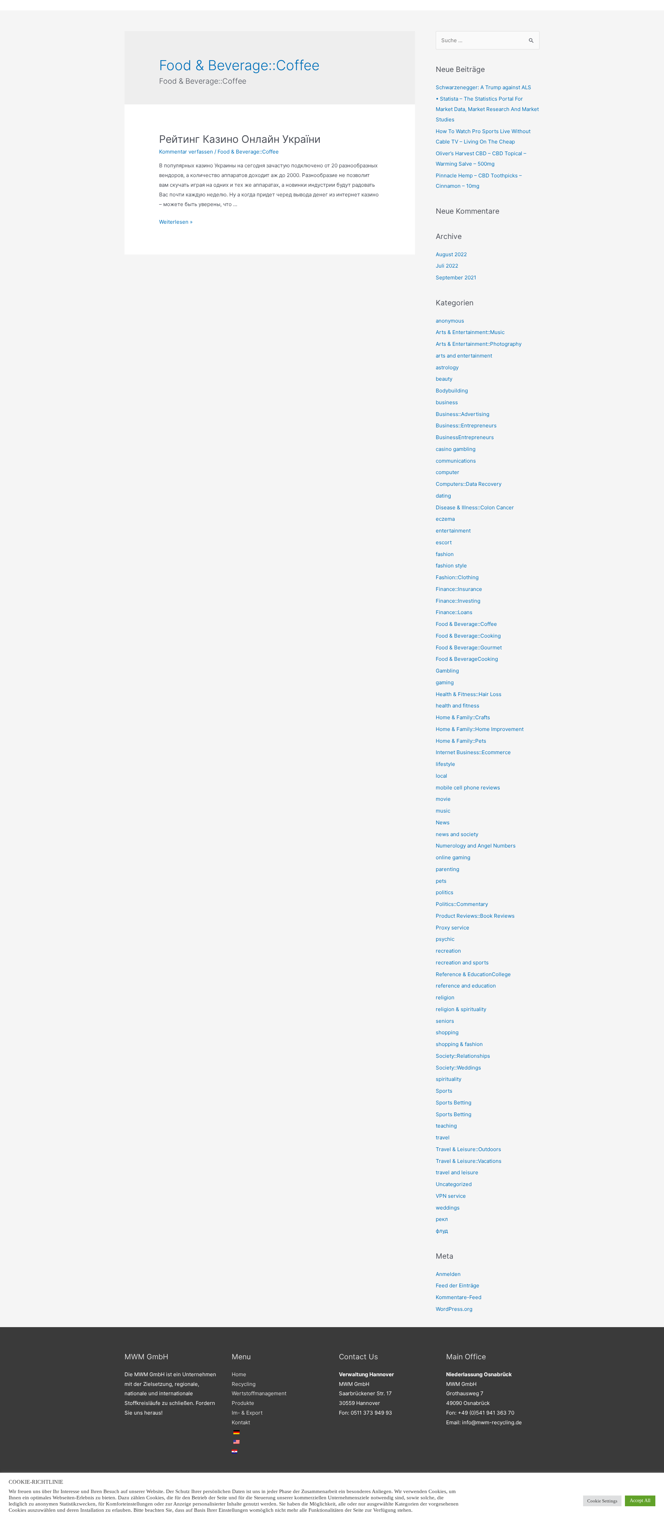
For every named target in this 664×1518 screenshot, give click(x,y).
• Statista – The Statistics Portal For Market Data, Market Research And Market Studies (487, 109)
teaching (446, 1125)
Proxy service (452, 927)
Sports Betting (453, 1102)
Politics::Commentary (462, 904)
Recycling (244, 1384)
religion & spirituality (461, 1009)
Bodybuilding (452, 390)
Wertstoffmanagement (259, 1393)
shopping (447, 1032)
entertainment (453, 530)
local (441, 775)
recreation (448, 950)
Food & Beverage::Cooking (468, 635)
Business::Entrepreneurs (466, 425)
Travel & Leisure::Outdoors (468, 1149)
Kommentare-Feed (458, 1297)
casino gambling (456, 449)
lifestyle (445, 764)
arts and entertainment (464, 355)
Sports (444, 1090)
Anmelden (448, 1274)
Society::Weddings (458, 1067)
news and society (457, 834)
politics (444, 892)
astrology (447, 367)
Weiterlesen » (176, 222)
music (443, 810)
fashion (445, 554)
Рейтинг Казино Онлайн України (240, 139)
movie (443, 799)
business (447, 402)
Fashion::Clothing (457, 577)
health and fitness (457, 705)
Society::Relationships (463, 1056)
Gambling (447, 670)
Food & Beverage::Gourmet (469, 647)
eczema (445, 519)
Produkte (243, 1403)
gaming (445, 682)
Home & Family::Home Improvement (480, 729)
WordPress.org (454, 1309)
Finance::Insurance (459, 589)
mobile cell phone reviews (468, 787)
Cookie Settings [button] (602, 1500)
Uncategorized (454, 1184)
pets (441, 881)
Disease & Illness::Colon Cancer (475, 507)
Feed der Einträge (457, 1285)
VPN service (451, 1196)
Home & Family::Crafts (463, 717)
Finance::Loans (454, 612)
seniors (445, 1021)
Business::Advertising (462, 414)
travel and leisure (457, 1172)
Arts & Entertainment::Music (470, 332)
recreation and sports (462, 962)
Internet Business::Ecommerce (473, 752)
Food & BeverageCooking (467, 659)
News (443, 822)
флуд (442, 1231)
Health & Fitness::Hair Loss (468, 694)
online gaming (453, 857)
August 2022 (451, 254)
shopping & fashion (459, 1044)
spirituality (448, 1079)
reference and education (466, 985)
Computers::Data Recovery (468, 484)
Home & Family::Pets (461, 741)
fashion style (451, 565)
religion (445, 997)
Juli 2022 (447, 265)
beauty (444, 379)
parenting (447, 869)
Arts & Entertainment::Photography (479, 344)
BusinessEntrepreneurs (465, 437)
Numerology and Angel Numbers (476, 845)
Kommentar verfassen (186, 151)
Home (239, 1374)
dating (443, 495)
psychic (445, 939)
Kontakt (241, 1422)
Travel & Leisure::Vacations (468, 1161)
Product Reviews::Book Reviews (475, 916)
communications (456, 460)
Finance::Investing (458, 601)
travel (443, 1137)
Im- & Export (247, 1412)
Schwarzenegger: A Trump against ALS (483, 87)
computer (447, 472)
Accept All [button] (640, 1500)
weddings (448, 1207)
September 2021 (456, 277)
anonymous (450, 320)
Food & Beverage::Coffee (248, 151)
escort (444, 542)
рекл (442, 1219)
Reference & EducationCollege (473, 974)
